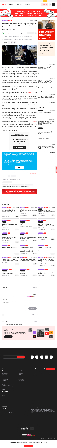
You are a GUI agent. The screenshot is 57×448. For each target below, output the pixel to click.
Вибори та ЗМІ (5, 381)
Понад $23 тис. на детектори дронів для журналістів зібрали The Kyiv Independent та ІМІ (46, 67)
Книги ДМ (20, 374)
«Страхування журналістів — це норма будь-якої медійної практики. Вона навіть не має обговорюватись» (46, 260)
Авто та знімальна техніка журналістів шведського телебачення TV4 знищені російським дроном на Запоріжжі (10, 249)
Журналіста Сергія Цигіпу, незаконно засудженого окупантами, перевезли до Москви (46, 147)
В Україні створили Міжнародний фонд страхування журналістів (26, 272)
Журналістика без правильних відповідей (44, 74)
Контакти (20, 376)
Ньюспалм (4, 388)
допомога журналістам (7, 186)
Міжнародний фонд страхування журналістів (17, 184)
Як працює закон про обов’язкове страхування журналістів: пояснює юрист (10, 260)
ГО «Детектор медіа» (51, 1)
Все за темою (51, 102)
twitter (3, 394)
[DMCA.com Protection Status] (24, 435)
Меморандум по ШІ (22, 373)
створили (33, 121)
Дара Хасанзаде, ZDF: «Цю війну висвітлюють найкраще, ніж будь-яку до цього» (46, 249)
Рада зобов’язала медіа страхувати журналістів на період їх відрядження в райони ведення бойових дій (10, 223)
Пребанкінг (4, 375)
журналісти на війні (29, 184)
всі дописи (52, 152)
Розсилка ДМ (21, 380)
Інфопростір (5, 207)
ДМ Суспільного (17, 1)
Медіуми (3, 389)
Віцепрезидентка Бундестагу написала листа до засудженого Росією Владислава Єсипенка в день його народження (46, 123)
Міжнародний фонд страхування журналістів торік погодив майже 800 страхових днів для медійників (46, 210)
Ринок (22, 257)
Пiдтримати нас (50, 368)
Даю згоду (28, 445)
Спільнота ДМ (8, 336)
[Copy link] (14, 42)
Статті (21, 4)
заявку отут (31, 92)
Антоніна (45, 1)
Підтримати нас (21, 378)
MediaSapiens (11, 1)
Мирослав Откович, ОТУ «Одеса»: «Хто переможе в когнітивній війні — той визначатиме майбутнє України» (46, 81)
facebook (4, 393)
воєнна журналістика (16, 186)
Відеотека (4, 380)
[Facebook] (9, 42)
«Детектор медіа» (33, 173)
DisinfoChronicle (31, 1)
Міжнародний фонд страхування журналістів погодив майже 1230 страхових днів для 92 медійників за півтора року (9, 211)
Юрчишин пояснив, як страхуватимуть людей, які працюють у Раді (27, 223)
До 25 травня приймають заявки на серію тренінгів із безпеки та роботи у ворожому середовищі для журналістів (46, 97)
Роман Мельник (10, 29)
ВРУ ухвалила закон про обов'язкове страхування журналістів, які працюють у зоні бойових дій (10, 272)
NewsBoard (4, 378)
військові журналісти (25, 186)
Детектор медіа (4, 1)
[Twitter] (12, 42)
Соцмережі (5, 391)
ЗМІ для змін (4, 374)
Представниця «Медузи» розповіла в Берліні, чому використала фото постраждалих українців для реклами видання (45, 114)
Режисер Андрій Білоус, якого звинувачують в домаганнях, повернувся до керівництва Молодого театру (46, 139)
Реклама (20, 375)
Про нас (20, 369)
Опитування (47, 257)
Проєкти (4, 369)
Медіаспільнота (5, 20)
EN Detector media (39, 1)
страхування (5, 184)
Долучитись (19, 167)
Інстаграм (4, 396)
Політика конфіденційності (23, 372)
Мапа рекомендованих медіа (7, 386)
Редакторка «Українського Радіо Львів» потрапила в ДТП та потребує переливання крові (28, 210)
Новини (17, 4)
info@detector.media (13, 412)
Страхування (44, 4)
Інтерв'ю (46, 245)
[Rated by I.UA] (33, 435)
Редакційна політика (22, 370)
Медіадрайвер (5, 376)
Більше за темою (41, 60)
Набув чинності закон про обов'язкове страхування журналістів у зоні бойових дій (28, 260)
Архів (19, 381)
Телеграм (4, 395)
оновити (34, 294)
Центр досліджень (25, 1)
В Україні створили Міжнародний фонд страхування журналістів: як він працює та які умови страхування (46, 272)
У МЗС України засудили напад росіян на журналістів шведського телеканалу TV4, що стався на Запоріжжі (46, 236)
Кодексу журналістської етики (28, 83)
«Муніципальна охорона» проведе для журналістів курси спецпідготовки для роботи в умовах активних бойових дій (10, 236)
